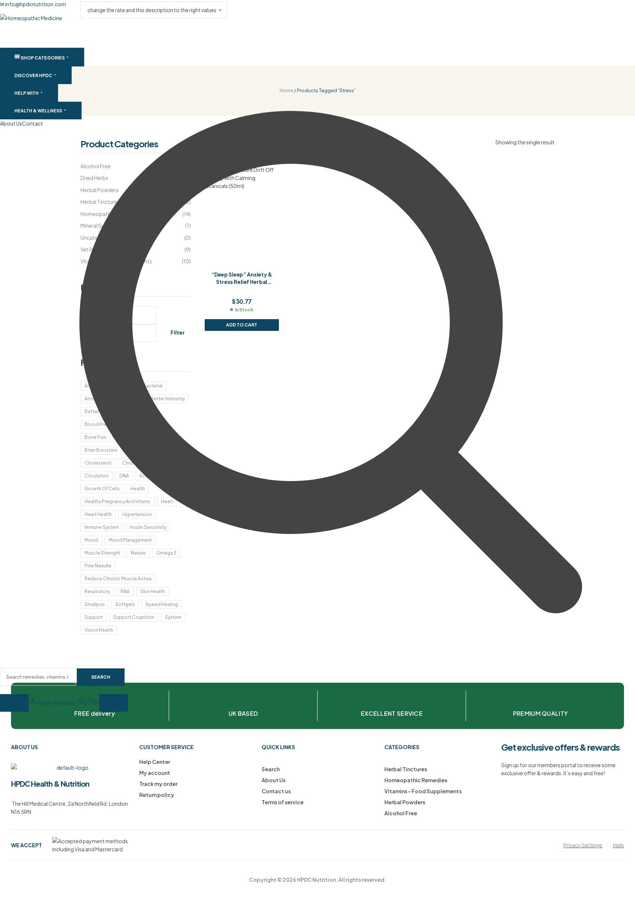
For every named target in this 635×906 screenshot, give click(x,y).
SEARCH (100, 677)
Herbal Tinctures (405, 769)
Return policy (156, 794)
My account (154, 772)
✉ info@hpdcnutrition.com (33, 4)
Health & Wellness (38, 110)
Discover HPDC (33, 75)
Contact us (276, 791)
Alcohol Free (400, 813)
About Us (11, 123)
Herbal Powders (404, 802)
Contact (32, 123)
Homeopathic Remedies (415, 780)
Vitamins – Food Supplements (423, 791)
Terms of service (283, 802)
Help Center (154, 761)
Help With (26, 93)
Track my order (158, 783)
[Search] (14, 703)
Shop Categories (42, 58)
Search (271, 769)
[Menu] (113, 703)
